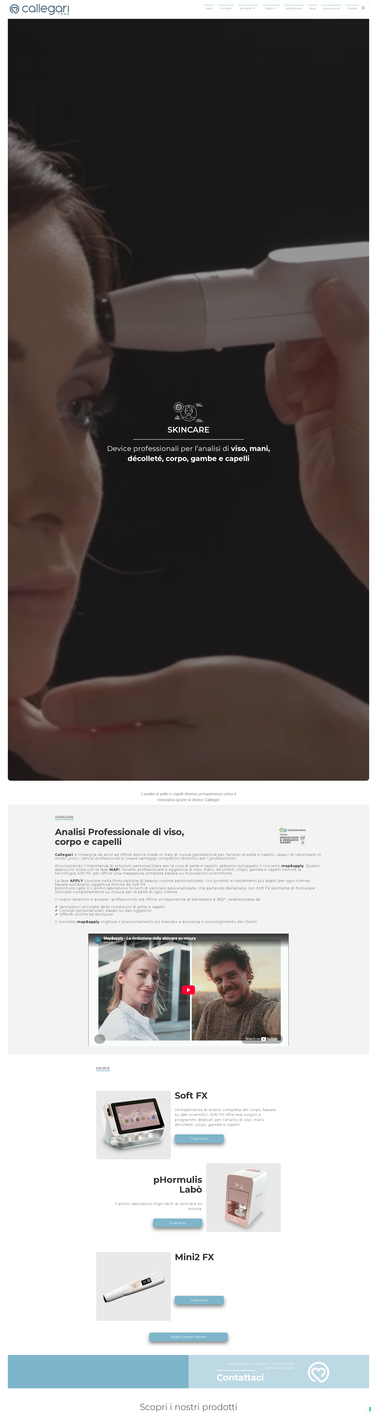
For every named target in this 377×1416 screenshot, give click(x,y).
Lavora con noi (331, 8)
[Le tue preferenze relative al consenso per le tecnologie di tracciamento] (370, 1409)
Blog (312, 8)
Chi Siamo (226, 8)
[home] (39, 10)
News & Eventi (294, 8)
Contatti (352, 8)
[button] (248, 7)
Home (208, 8)
